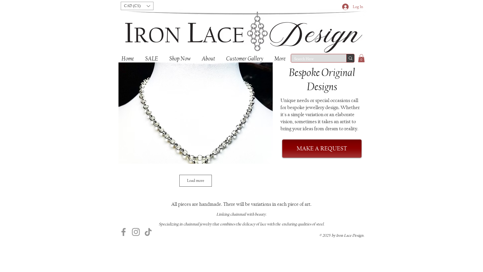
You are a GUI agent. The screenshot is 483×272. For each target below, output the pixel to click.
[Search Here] (350, 58)
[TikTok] (148, 232)
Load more (195, 180)
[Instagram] (136, 232)
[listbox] (137, 6)
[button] (137, 6)
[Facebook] (123, 232)
